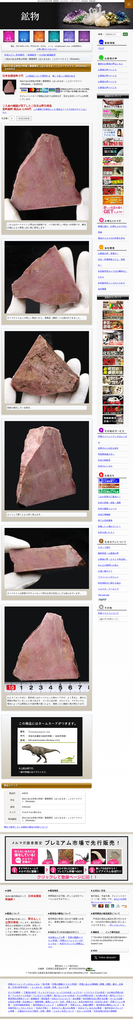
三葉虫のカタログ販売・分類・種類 (34, 1011)
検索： (101, 34)
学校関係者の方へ (106, 454)
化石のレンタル (105, 466)
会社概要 (102, 289)
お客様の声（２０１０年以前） (112, 559)
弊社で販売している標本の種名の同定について (26, 827)
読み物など (28, 1002)
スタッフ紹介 (104, 547)
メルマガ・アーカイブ (108, 589)
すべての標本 (14, 992)
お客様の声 (62, 1005)
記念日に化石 (101, 1002)
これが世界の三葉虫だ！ (109, 497)
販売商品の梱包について (107, 1005)
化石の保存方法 (86, 1002)
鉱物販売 (35, 999)
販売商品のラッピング (43, 1005)
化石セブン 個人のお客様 (63, 1008)
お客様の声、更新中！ (108, 253)
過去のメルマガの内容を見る (111, 238)
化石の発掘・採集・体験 (109, 503)
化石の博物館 (104, 514)
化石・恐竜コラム (68, 1002)
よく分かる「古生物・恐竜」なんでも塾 (50, 987)
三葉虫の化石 (30, 992)
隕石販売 (45, 999)
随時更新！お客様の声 (108, 553)
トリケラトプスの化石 (94, 992)
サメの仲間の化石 (85, 995)
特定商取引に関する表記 (109, 583)
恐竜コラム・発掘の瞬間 (81, 1005)
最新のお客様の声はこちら (110, 64)
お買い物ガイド (105, 571)
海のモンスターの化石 (64, 995)
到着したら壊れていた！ (109, 526)
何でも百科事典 (105, 520)
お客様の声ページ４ (107, 82)
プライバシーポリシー (108, 577)
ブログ (101, 48)
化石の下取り (42, 1008)
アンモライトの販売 (42, 995)
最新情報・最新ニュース (46, 1002)
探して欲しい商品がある (63, 76)
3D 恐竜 (46, 984)
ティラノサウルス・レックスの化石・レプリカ (60, 992)
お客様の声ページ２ (107, 70)
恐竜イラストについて (108, 613)
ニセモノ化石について (63, 1011)
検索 (125, 34)
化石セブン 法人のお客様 (90, 1008)
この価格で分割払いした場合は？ (49, 109)
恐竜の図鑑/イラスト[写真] (64, 984)
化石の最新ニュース (107, 508)
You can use (103, 595)
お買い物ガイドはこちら (47, 49)
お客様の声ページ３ (107, 76)
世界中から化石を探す (108, 448)
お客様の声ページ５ (107, 87)
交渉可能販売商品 (21, 1005)
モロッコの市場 (84, 1011)
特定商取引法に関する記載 (95, 999)
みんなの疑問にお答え (108, 565)
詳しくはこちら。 (118, 925)
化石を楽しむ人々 (106, 532)
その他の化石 (101, 995)
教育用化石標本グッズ (18, 999)
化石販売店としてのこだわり (111, 283)
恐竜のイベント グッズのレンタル (24, 984)
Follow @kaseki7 (107, 957)
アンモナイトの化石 (21, 995)
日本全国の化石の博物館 (105, 1011)
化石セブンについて (61, 999)
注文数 (4, 118)
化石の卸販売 (104, 460)
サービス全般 (116, 999)
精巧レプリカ (116, 995)
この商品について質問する (37, 76)
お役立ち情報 (14, 1002)
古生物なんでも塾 (56, 937)
